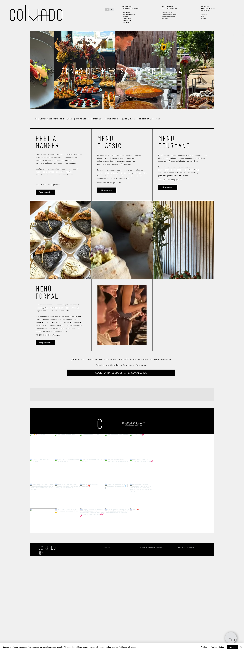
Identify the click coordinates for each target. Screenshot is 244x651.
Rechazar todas (217, 647)
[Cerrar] (240, 647)
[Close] (238, 31)
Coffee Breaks (126, 12)
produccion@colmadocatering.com (151, 547)
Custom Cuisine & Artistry (169, 14)
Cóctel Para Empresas (128, 14)
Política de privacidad (127, 647)
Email (202, 16)
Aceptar (233, 647)
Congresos (125, 16)
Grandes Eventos (127, 20)
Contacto (204, 14)
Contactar (107, 548)
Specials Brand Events (168, 16)
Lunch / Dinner (126, 18)
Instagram (204, 18)
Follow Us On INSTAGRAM (185, 547)
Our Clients (165, 18)
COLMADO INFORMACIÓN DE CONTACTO (208, 8)
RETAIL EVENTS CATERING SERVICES (169, 7)
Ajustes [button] (204, 647)
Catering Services (167, 12)
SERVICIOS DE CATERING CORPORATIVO (131, 7)
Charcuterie (125, 22)
